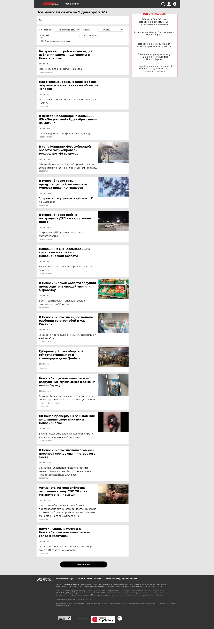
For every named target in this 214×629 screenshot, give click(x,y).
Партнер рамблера (81, 618)
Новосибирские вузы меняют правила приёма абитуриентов (154, 45)
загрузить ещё (83, 564)
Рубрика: (87, 30)
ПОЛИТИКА (43, 369)
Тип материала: (46, 30)
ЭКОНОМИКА (44, 307)
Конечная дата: (89, 36)
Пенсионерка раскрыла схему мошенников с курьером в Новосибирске (154, 57)
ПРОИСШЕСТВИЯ (45, 72)
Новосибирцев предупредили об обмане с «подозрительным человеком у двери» (154, 68)
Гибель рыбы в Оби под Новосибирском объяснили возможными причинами (154, 22)
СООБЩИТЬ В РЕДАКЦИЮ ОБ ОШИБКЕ (121, 579)
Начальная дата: (44, 36)
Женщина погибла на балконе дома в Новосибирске (154, 33)
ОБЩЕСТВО (43, 106)
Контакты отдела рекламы (89, 579)
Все (41, 20)
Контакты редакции (65, 579)
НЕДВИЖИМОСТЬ (46, 137)
